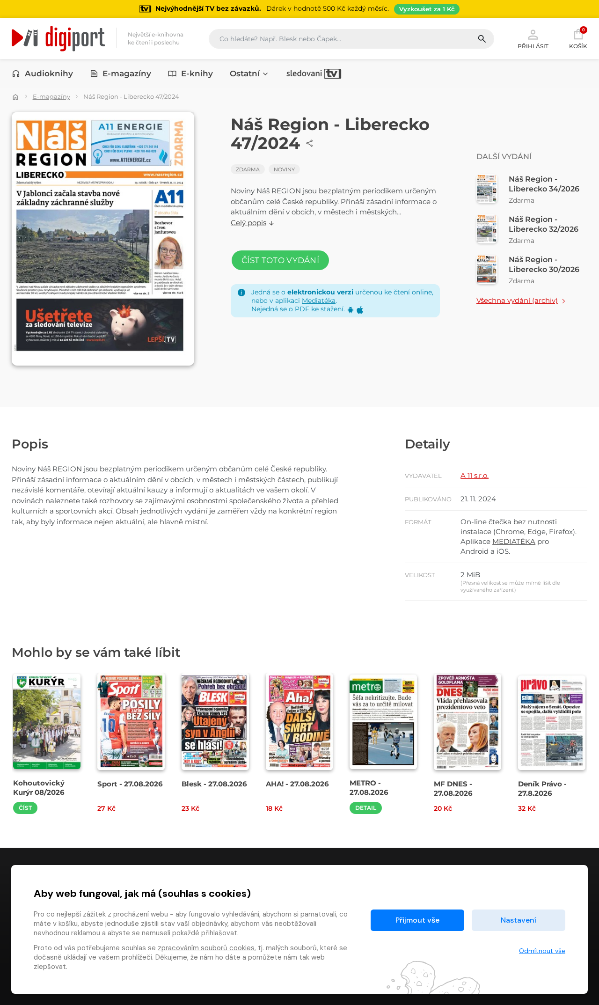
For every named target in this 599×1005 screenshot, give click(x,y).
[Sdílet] (310, 143)
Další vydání (504, 156)
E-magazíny (126, 73)
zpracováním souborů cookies (206, 948)
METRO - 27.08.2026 (369, 787)
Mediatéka (319, 300)
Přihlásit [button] (533, 46)
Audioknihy (49, 73)
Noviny (284, 169)
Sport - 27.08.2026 (130, 783)
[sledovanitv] (314, 73)
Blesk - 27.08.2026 (214, 783)
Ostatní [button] (245, 73)
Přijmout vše (417, 920)
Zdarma (248, 169)
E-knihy (197, 73)
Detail (365, 807)
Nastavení (518, 920)
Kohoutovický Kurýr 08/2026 (39, 787)
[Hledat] (485, 39)
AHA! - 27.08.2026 (297, 783)
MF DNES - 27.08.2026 (453, 788)
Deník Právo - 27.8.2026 (542, 788)
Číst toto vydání (280, 260)
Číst (25, 807)
